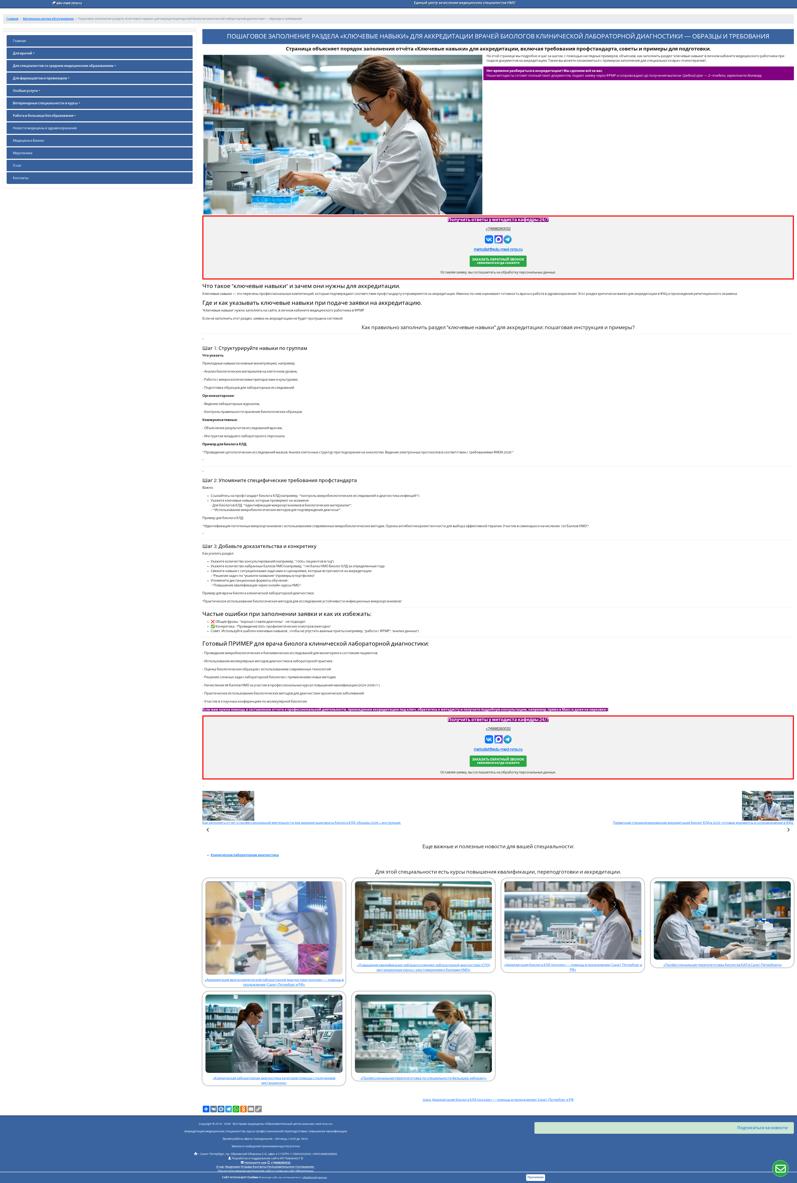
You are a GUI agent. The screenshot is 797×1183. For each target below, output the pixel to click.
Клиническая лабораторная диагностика (245, 855)
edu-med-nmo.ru (69, 3)
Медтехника (22, 153)
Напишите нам (255, 1162)
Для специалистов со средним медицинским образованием (63, 66)
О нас (17, 165)
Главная (19, 41)
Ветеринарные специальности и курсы (45, 103)
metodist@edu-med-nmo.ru (498, 249)
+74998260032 (498, 229)
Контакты (20, 178)
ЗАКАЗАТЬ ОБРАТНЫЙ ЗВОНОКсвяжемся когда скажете (498, 261)
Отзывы (246, 1167)
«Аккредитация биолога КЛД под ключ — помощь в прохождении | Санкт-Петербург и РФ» (573, 967)
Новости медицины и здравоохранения (45, 128)
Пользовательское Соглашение (290, 1167)
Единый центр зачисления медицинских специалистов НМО (465, 3)
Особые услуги (25, 90)
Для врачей (22, 53)
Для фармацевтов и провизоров (40, 78)
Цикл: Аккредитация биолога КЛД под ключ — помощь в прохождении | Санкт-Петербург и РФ (498, 1100)
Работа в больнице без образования (43, 115)
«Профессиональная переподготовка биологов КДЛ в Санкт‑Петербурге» (722, 965)
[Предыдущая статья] (208, 830)
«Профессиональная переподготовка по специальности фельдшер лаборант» (423, 1078)
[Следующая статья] (788, 830)
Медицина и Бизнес (28, 140)
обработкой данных (315, 1177)
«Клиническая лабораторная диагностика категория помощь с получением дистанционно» (274, 1081)
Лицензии (232, 1167)
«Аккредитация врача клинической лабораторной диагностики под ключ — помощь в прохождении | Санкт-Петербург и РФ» (274, 982)
